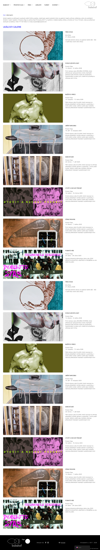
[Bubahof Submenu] (10, 5)
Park (29, 5)
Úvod (4, 15)
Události (38, 5)
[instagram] (48, 542)
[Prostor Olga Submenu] (24, 5)
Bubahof (6, 5)
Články (46, 5)
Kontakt (55, 5)
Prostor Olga (18, 5)
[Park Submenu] (31, 5)
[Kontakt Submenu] (58, 5)
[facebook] (45, 542)
